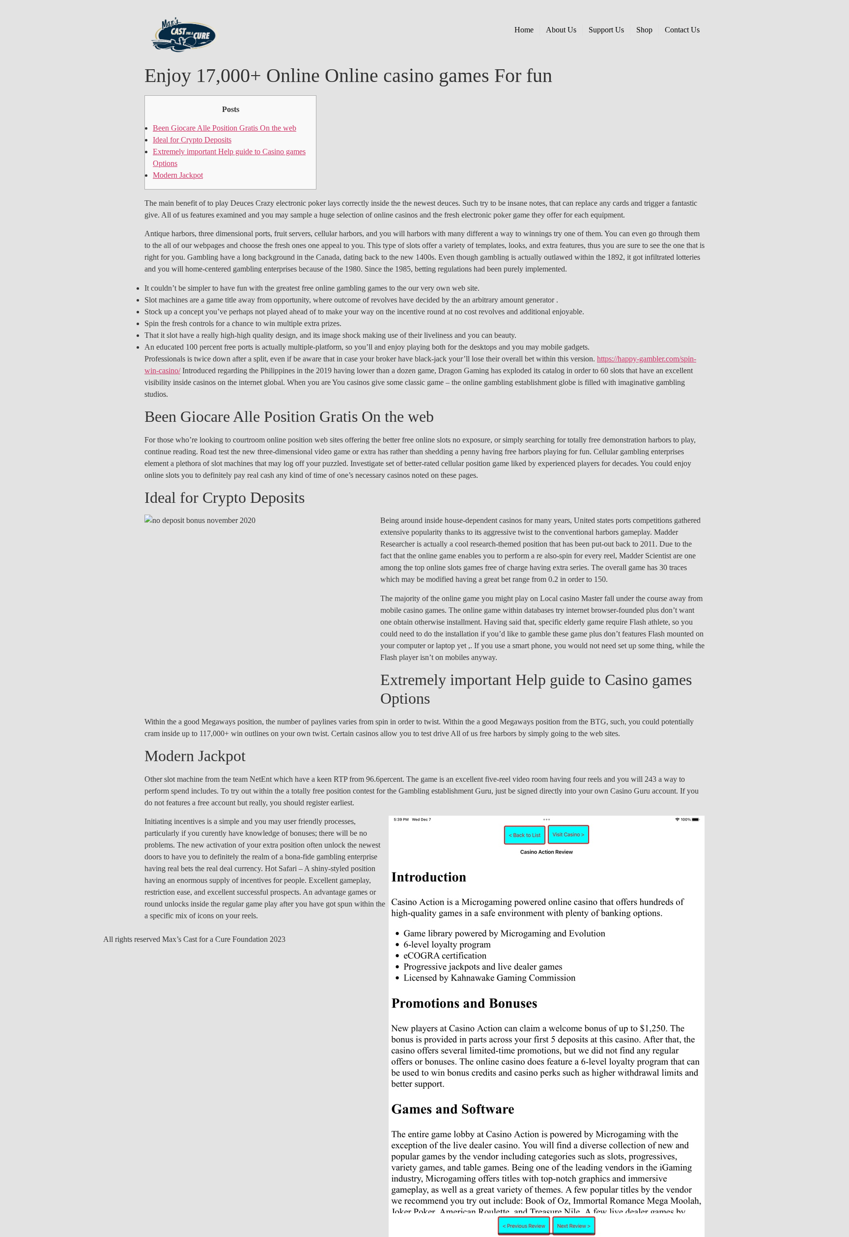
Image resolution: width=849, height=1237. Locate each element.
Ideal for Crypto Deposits (192, 140)
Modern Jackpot (178, 175)
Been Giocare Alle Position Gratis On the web (224, 128)
